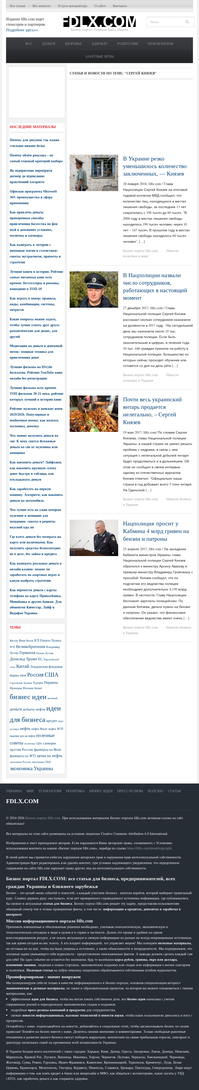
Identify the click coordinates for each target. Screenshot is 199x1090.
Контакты (120, 5)
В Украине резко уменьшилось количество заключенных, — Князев (155, 165)
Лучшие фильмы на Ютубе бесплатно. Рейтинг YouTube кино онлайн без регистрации (36, 372)
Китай (22, 666)
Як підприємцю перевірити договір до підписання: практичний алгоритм (31, 176)
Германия (27, 652)
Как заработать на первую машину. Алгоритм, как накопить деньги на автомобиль (36, 494)
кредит (51, 720)
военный (53, 698)
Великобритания (30, 646)
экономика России (20, 762)
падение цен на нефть (22, 736)
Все (28, 43)
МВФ (23, 675)
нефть (25, 728)
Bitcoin (14, 640)
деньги (16, 709)
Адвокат (99, 43)
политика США (33, 743)
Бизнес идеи (101, 791)
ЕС (40, 658)
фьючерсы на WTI (23, 755)
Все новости (41, 5)
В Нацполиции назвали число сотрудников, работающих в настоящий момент (155, 286)
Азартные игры (99, 56)
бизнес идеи (28, 696)
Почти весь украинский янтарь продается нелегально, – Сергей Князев (152, 410)
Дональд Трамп (23, 659)
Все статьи (17, 5)
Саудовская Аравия (21, 683)
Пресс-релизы (130, 791)
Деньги (48, 43)
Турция (38, 683)
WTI (12, 647)
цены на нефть (49, 755)
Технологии (49, 791)
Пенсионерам (160, 43)
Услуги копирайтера (72, 5)
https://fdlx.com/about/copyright (149, 848)
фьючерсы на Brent (47, 749)
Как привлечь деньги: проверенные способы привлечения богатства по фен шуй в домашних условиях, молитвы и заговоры (34, 224)
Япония (28, 688)
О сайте (100, 5)
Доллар (49, 653)
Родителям (127, 43)
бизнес (38, 688)
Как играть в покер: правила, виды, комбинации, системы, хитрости (33, 304)
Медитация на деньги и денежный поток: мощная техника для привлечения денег (36, 351)
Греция (40, 653)
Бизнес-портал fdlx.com (140, 250)
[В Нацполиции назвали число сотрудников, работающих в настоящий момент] (94, 289)
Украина (51, 682)
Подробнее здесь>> (22, 29)
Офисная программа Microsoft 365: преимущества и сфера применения (33, 197)
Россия (35, 674)
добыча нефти (34, 709)
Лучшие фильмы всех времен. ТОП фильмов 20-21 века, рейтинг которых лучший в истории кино (37, 393)
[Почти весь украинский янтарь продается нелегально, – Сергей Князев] (94, 413)
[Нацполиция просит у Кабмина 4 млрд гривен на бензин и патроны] (94, 537)
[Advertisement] (131, 119)
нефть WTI (55, 729)
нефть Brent (39, 729)
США (51, 674)
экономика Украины (31, 768)
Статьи (174, 791)
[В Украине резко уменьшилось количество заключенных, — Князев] (94, 172)
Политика (75, 791)
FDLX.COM (22, 801)
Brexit (29, 640)
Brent (22, 640)
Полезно (155, 791)
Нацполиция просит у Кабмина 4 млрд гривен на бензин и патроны (156, 530)
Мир (30, 791)
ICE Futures (42, 640)
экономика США (41, 762)
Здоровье (73, 43)
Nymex (56, 640)
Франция (16, 688)
